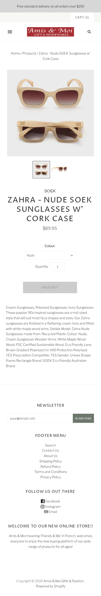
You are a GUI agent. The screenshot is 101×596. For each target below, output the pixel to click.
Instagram (52, 506)
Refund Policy (50, 466)
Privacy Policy (50, 477)
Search (50, 445)
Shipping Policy (50, 461)
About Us (51, 456)
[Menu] (10, 32)
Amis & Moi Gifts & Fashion (64, 581)
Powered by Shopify (50, 586)
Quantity (41, 266)
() (82, 17)
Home (15, 53)
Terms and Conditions (50, 472)
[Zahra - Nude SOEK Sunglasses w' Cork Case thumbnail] (41, 169)
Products (29, 53)
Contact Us (50, 450)
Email (52, 512)
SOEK (50, 191)
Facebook (52, 501)
